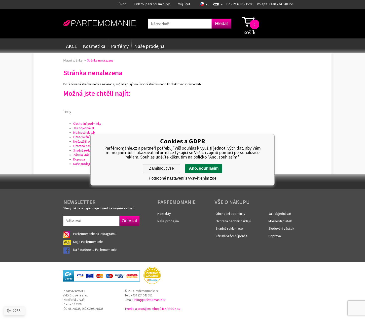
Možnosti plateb (84, 132)
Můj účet (184, 4)
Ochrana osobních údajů (90, 146)
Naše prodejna (149, 46)
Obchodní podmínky (87, 124)
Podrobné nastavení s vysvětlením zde (183, 178)
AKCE (71, 46)
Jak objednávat (83, 128)
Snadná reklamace (85, 150)
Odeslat (129, 220)
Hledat (221, 23)
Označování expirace (87, 137)
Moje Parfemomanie (88, 241)
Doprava (79, 159)
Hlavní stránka (72, 60)
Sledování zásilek (281, 228)
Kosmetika (94, 46)
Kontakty (164, 213)
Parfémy (120, 46)
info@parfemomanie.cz (150, 300)
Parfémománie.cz (99, 23)
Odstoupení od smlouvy (152, 4)
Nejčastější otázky (85, 141)
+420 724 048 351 (281, 4)
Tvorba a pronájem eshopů (143, 309)
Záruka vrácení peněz (87, 155)
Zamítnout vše (161, 168)
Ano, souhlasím (204, 168)
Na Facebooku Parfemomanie (95, 249)
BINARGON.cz (171, 309)
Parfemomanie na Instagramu (94, 233)
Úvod (122, 4)
